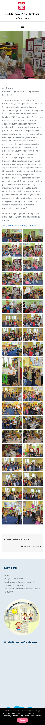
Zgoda (22, 720)
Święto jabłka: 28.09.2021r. (17, 539)
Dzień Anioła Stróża (30, 546)
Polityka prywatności (13, 578)
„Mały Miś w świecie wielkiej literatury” (19, 225)
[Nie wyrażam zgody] (42, 716)
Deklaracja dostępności (14, 585)
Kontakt (7, 575)
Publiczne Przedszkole (22, 14)
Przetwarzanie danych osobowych (19, 582)
